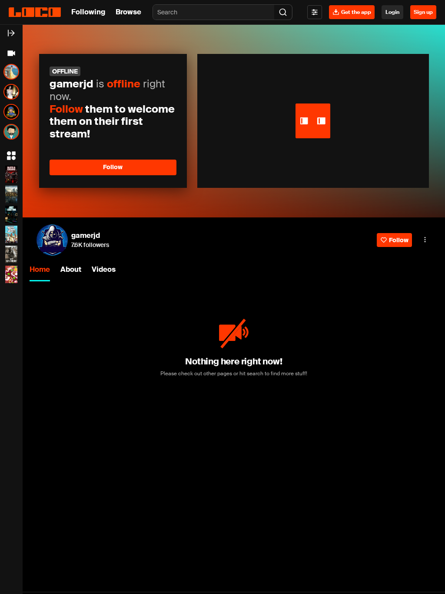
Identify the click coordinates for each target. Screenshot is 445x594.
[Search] (283, 12)
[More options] (425, 239)
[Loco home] (35, 12)
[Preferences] (314, 12)
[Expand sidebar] (11, 33)
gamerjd (85, 235)
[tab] (40, 270)
